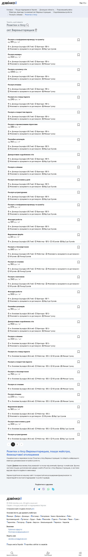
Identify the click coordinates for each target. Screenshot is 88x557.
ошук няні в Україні (15, 544)
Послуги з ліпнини (15, 167)
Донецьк (25, 516)
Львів (38, 519)
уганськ (24, 519)
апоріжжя (44, 516)
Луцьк (32, 519)
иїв (69, 516)
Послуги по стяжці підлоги (19, 97)
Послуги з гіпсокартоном (18, 247)
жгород (20, 522)
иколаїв (46, 519)
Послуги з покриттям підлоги (20, 112)
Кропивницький (13, 519)
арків (28, 522)
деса (54, 519)
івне (70, 519)
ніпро (17, 516)
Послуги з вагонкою (16, 277)
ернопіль (11, 522)
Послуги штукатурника (17, 192)
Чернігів (66, 522)
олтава (62, 519)
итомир (35, 516)
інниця (10, 516)
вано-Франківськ (58, 516)
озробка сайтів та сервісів (35, 544)
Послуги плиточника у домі (19, 180)
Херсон (36, 522)
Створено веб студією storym (20, 509)
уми (76, 519)
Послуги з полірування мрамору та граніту (26, 40)
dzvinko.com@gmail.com (17, 539)
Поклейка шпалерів (16, 139)
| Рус (83, 3)
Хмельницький (46, 522)
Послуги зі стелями (16, 262)
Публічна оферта (15, 530)
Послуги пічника (14, 85)
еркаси (57, 522)
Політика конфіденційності (18, 532)
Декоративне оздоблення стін (21, 155)
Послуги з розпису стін (17, 69)
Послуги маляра (14, 54)
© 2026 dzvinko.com (14, 503)
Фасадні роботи (15, 219)
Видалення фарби (15, 234)
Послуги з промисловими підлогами (22, 124)
